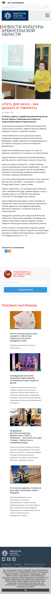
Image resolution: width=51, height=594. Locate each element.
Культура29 (15, 16)
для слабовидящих (15, 3)
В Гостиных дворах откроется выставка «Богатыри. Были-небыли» (25, 490)
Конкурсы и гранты (35, 564)
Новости (7, 564)
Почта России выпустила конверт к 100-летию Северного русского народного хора (23, 337)
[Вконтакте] (3, 559)
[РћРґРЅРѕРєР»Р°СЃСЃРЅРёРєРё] (9, 251)
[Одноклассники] (9, 559)
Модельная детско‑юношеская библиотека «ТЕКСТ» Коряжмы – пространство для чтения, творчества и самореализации (26, 437)
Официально (9, 567)
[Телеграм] (14, 559)
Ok (25, 590)
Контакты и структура (31, 567)
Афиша (18, 564)
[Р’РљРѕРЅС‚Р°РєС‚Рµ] (6, 251)
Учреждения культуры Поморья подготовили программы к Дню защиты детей (24, 379)
